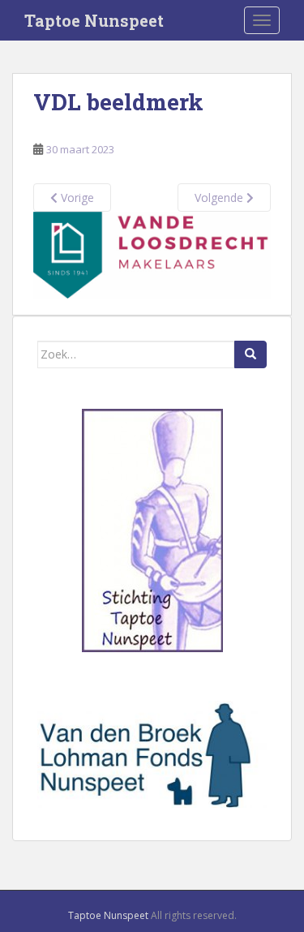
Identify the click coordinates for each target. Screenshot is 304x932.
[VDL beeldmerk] (152, 253)
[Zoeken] (250, 354)
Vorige (76, 197)
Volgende (220, 197)
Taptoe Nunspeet (94, 20)
